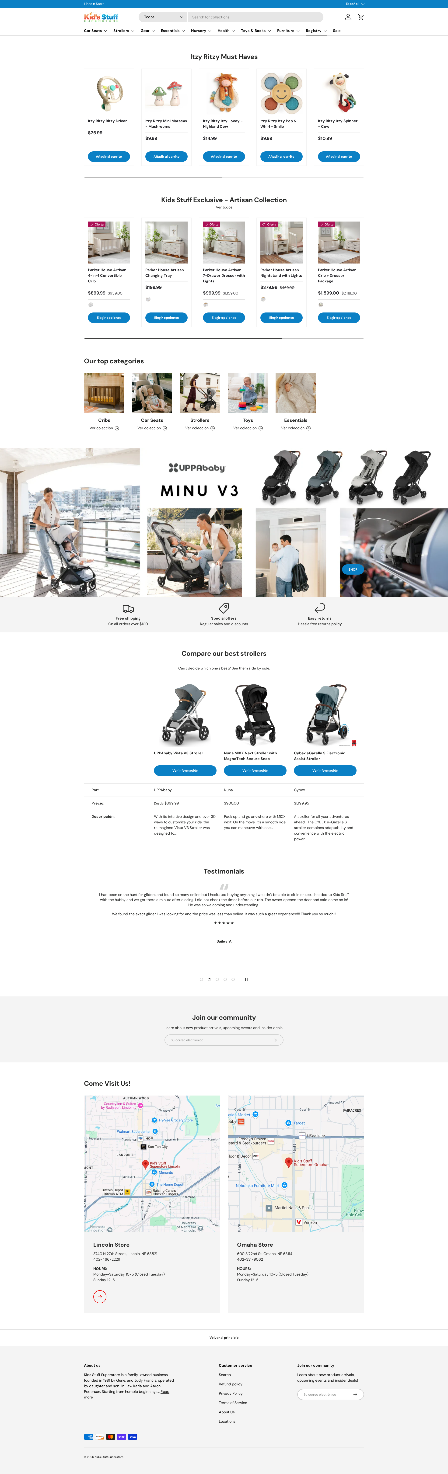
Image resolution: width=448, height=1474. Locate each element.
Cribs (104, 420)
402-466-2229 (106, 1259)
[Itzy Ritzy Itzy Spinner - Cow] (339, 93)
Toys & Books (253, 30)
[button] (361, 17)
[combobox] (231, 17)
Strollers (121, 30)
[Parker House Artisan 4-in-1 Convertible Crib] (109, 243)
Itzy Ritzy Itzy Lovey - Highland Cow (223, 123)
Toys (248, 420)
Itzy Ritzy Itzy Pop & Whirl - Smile (278, 123)
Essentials (170, 30)
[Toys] (248, 393)
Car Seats (93, 30)
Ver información (185, 770)
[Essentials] (296, 393)
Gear (145, 30)
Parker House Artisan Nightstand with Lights (281, 272)
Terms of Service (233, 1402)
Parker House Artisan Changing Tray (164, 272)
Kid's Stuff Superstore (109, 1457)
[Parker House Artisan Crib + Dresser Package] (339, 243)
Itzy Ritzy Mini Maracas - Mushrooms (166, 123)
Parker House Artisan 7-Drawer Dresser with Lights (224, 275)
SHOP (353, 569)
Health (224, 30)
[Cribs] (104, 393)
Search (225, 1374)
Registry (314, 30)
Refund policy (230, 1384)
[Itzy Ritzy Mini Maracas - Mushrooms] (166, 93)
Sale (337, 30)
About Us (227, 1412)
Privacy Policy (231, 1393)
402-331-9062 (250, 1259)
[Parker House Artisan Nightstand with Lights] (281, 243)
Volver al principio (224, 1337)
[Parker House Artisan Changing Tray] (166, 243)
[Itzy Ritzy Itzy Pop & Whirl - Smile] (281, 93)
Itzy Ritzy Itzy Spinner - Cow (338, 123)
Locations (227, 1421)
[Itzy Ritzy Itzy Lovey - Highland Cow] (224, 93)
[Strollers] (200, 393)
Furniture (285, 30)
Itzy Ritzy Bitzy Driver (107, 120)
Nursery (198, 30)
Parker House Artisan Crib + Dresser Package (337, 275)
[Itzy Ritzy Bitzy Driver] (109, 93)
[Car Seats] (152, 393)
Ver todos (224, 207)
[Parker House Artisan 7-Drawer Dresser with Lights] (224, 243)
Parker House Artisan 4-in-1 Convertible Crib (107, 275)
